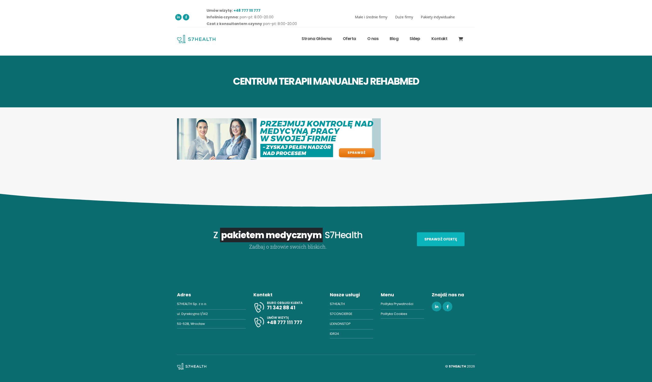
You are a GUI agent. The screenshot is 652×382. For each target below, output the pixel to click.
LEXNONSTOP (340, 324)
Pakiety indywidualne (438, 17)
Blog (394, 39)
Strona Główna (317, 39)
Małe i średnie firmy (371, 17)
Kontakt (439, 39)
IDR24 (334, 334)
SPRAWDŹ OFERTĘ (440, 239)
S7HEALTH (337, 304)
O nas (373, 39)
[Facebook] (186, 17)
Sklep (415, 39)
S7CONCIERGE (341, 314)
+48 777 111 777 (247, 10)
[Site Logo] (196, 39)
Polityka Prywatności (397, 304)
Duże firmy (404, 17)
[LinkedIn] (178, 17)
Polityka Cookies (394, 314)
